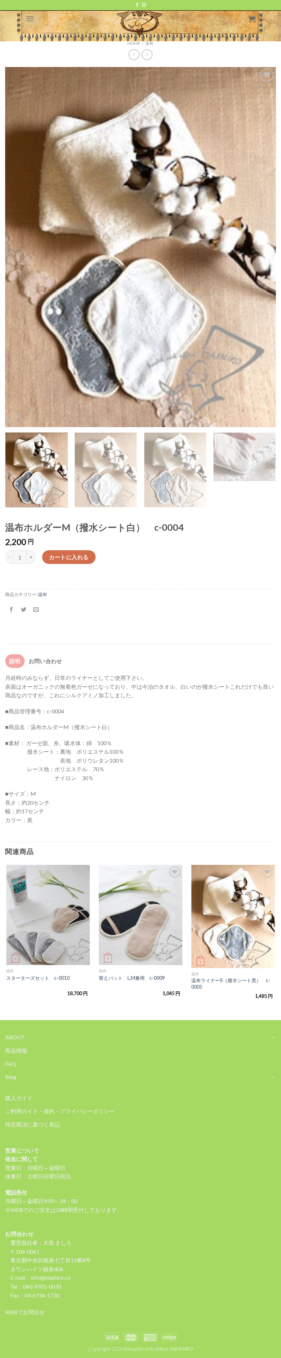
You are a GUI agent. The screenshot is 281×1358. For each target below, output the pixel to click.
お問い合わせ (45, 661)
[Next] (262, 247)
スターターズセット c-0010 (38, 978)
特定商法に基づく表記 (32, 1124)
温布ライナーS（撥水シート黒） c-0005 (230, 983)
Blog (10, 1076)
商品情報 (16, 1050)
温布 (42, 594)
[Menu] (30, 18)
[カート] (251, 19)
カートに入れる (68, 557)
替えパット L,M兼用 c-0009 (132, 978)
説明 (15, 661)
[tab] (15, 661)
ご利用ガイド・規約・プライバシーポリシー (60, 1111)
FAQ (10, 1063)
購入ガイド (19, 1098)
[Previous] (19, 247)
